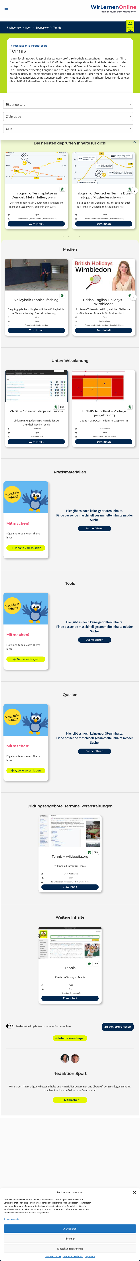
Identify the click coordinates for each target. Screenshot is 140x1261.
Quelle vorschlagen (28, 770)
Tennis (57, 27)
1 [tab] (63, 237)
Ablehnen (70, 1238)
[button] (134, 1192)
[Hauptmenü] (6, 8)
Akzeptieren (70, 1228)
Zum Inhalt (36, 223)
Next (134, 190)
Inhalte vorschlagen (28, 548)
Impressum (90, 1256)
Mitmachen (71, 1100)
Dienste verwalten (12, 1219)
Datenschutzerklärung (73, 1256)
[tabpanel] (36, 190)
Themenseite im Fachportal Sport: (28, 45)
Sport (28, 27)
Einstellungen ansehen (70, 1248)
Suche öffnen (95, 528)
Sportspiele (42, 27)
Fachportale (14, 27)
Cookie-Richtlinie (53, 1256)
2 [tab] (68, 237)
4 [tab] (79, 237)
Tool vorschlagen (28, 659)
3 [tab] (74, 237)
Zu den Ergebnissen (117, 1026)
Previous (4, 190)
